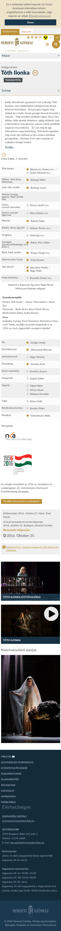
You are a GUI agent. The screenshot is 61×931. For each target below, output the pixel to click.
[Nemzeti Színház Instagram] (40, 37)
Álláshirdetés (10, 779)
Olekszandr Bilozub (40, 350)
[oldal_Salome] (30, 699)
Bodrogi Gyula (38, 188)
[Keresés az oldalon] (56, 44)
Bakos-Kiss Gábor (40, 242)
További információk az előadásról (21, 501)
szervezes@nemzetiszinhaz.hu (18, 821)
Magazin (26, 31)
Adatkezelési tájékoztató (17, 762)
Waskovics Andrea (40, 169)
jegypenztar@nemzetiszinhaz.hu (27, 843)
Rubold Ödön (37, 221)
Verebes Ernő (37, 364)
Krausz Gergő (38, 253)
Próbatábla (8, 802)
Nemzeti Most (10, 32)
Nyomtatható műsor (14, 768)
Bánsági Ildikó (38, 180)
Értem (30, 22)
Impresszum (8, 797)
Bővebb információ (40, 16)
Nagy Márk (36, 271)
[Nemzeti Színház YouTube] (36, 37)
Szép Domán (37, 260)
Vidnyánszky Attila (40, 416)
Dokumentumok (11, 774)
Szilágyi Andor (38, 343)
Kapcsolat (7, 791)
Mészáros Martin (39, 267)
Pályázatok (8, 785)
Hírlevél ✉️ (8, 757)
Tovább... (9, 147)
